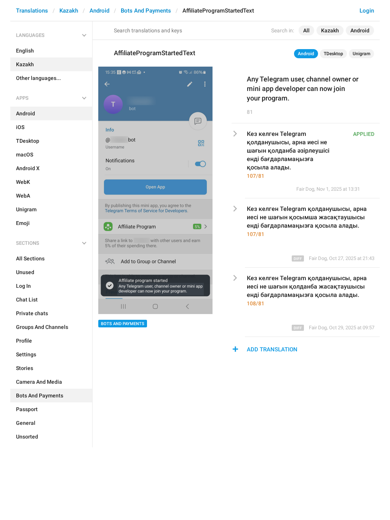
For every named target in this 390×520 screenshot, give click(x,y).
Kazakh (68, 10)
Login (367, 10)
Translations (32, 10)
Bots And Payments (146, 10)
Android (99, 10)
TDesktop (333, 53)
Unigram (361, 53)
